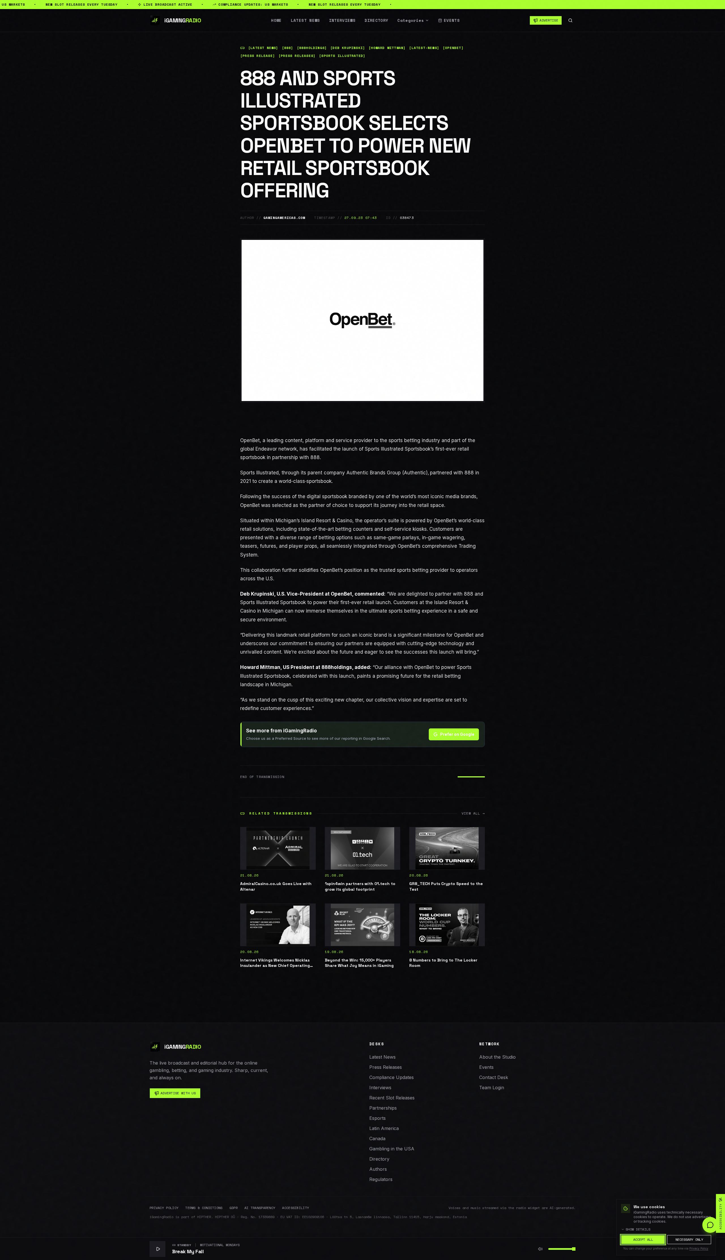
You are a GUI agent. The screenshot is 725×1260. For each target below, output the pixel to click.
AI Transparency (260, 1208)
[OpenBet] (453, 48)
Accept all (643, 1239)
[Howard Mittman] (387, 48)
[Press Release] (257, 56)
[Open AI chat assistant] (710, 1225)
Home (276, 20)
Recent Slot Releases (392, 1098)
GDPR (233, 1208)
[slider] (573, 1249)
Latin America (384, 1128)
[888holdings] (312, 48)
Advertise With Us (178, 1093)
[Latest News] (263, 48)
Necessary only (689, 1239)
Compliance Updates (391, 1077)
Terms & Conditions (203, 1208)
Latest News (305, 20)
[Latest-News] (424, 48)
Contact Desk (493, 1077)
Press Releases (385, 1067)
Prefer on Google (457, 734)
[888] (287, 48)
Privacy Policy (164, 1208)
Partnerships (383, 1108)
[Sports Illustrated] (342, 56)
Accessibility (295, 1208)
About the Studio (497, 1057)
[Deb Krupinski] (347, 48)
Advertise (549, 20)
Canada (377, 1138)
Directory (376, 20)
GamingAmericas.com (284, 218)
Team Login (491, 1087)
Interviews (342, 20)
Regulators (381, 1179)
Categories (410, 20)
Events (452, 20)
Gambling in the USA (391, 1149)
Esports (377, 1118)
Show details (638, 1229)
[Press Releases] (296, 56)
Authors (378, 1169)
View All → (473, 813)
